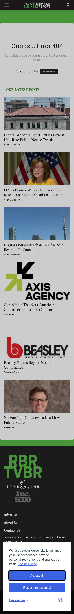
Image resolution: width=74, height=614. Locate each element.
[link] (18, 600)
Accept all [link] (37, 575)
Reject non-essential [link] (37, 587)
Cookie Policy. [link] (27, 564)
